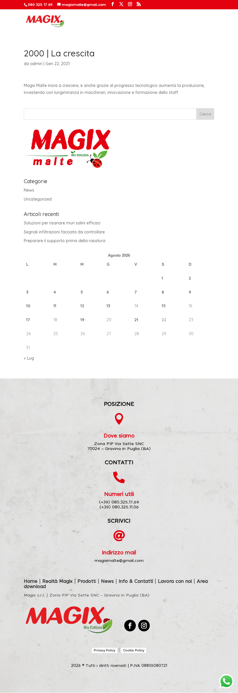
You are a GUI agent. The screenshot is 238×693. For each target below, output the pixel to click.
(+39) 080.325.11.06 (119, 507)
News (29, 190)
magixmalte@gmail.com (119, 561)
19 (82, 319)
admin (36, 63)
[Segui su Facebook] (130, 625)
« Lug (29, 358)
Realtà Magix (57, 581)
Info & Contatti (136, 581)
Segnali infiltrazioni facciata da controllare (64, 232)
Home (30, 581)
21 (136, 319)
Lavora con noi (175, 581)
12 (82, 305)
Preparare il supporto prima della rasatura (64, 240)
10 (28, 305)
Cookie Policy (133, 650)
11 (54, 305)
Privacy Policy (104, 650)
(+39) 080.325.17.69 (119, 502)
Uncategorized (38, 199)
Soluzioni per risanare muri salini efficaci (62, 223)
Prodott (86, 581)
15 (164, 305)
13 (108, 305)
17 (28, 319)
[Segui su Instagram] (144, 625)
